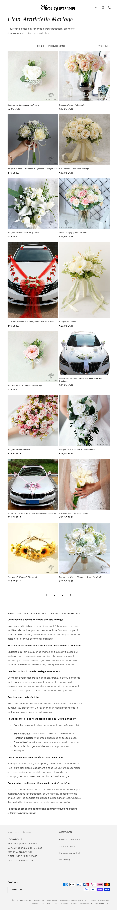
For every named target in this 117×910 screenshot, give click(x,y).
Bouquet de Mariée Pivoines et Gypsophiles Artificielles (33, 169)
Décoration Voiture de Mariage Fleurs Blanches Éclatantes (80, 379)
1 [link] (46, 595)
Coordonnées (86, 903)
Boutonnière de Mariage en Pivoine (23, 105)
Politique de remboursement (65, 903)
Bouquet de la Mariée (68, 322)
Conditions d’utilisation (100, 900)
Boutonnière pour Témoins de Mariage (25, 386)
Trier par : (41, 46)
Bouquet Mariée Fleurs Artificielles (23, 233)
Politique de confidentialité (46, 900)
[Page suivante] (70, 595)
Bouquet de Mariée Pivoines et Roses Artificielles (81, 577)
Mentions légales (102, 903)
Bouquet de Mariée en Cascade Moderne (77, 449)
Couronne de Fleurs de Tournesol (22, 577)
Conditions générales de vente (73, 900)
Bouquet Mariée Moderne (19, 449)
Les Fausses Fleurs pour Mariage (74, 169)
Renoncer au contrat (69, 853)
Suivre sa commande (69, 840)
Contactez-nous (67, 846)
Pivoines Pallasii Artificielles (72, 105)
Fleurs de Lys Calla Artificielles (73, 513)
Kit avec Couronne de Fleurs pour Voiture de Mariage (31, 322)
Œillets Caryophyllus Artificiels (73, 233)
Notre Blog (64, 860)
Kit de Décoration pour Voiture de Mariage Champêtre (32, 513)
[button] (6, 7)
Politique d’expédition (40, 903)
